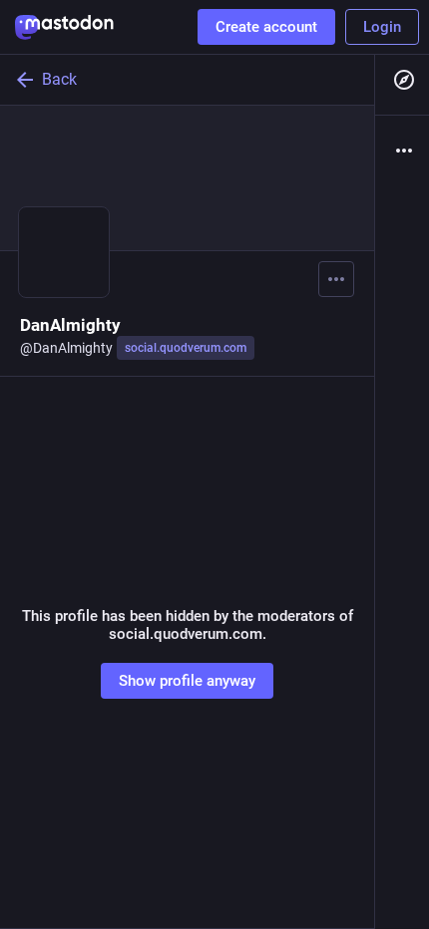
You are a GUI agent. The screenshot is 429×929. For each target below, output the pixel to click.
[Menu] (336, 279)
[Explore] (402, 80)
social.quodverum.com (185, 348)
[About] (402, 150)
